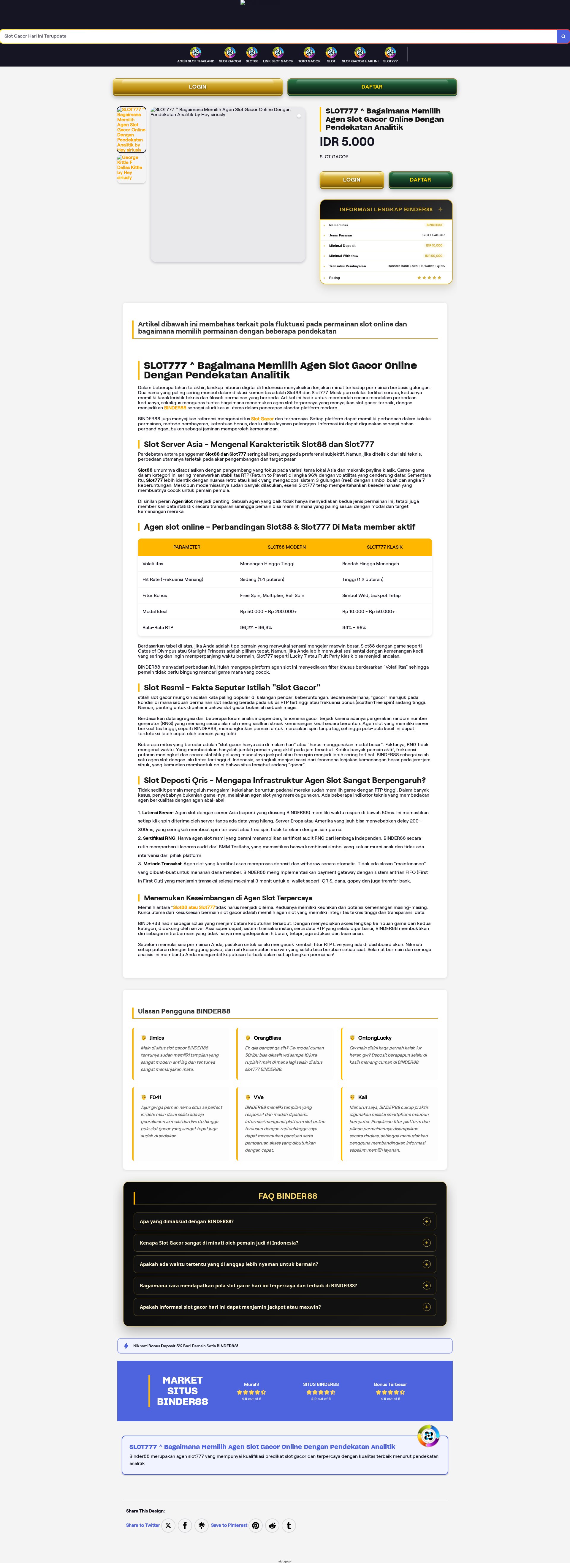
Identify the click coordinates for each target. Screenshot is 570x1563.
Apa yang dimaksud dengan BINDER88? (187, 1221)
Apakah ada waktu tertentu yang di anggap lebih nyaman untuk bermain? (229, 1264)
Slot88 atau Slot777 (194, 907)
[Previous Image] (155, 185)
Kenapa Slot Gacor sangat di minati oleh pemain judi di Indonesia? (219, 1243)
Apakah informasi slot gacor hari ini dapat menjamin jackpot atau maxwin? (230, 1307)
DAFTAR (372, 87)
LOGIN (198, 87)
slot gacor (285, 1561)
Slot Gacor (262, 418)
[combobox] (278, 36)
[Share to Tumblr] (289, 1525)
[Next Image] (300, 185)
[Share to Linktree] (201, 1525)
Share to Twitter (143, 1525)
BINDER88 (175, 407)
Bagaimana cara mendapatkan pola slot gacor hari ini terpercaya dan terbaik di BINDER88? (248, 1285)
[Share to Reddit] (272, 1525)
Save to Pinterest (229, 1525)
